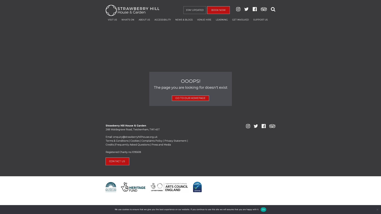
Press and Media (161, 144)
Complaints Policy (152, 140)
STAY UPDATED (195, 10)
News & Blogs (184, 19)
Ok (263, 209)
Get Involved (240, 19)
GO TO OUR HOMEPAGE (190, 98)
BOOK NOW (218, 10)
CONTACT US (117, 161)
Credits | (110, 144)
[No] (377, 209)
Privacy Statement (175, 140)
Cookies (135, 140)
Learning (222, 19)
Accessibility (162, 19)
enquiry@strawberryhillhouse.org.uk (135, 137)
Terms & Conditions (117, 140)
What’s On (127, 19)
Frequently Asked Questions (132, 144)
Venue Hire (204, 19)
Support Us (260, 19)
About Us (144, 19)
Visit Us (112, 19)
